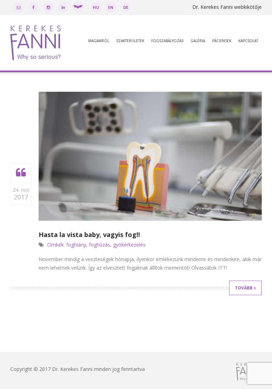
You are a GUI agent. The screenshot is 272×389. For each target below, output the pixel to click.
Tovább (244, 288)
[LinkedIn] (63, 7)
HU (96, 7)
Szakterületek (130, 40)
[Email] (18, 7)
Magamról (98, 40)
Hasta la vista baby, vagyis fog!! (89, 234)
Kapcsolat (248, 40)
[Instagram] (48, 7)
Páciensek (221, 40)
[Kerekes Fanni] (35, 44)
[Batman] (78, 7)
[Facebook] (33, 7)
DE (125, 7)
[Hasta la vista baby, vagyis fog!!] (21, 173)
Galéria (198, 40)
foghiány (76, 244)
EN (110, 7)
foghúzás (99, 244)
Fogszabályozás (167, 40)
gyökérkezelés (129, 244)
